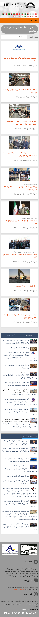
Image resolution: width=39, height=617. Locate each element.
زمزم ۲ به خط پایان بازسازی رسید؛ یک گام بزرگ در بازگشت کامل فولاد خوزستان (16, 341)
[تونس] (27, 16)
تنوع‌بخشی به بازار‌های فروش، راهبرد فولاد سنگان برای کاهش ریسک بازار (16, 442)
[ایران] (22, 13)
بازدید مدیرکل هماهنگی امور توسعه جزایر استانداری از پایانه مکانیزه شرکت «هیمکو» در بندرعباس (20, 504)
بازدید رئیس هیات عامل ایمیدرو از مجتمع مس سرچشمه (16, 482)
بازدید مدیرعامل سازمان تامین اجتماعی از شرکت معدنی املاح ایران (19, 316)
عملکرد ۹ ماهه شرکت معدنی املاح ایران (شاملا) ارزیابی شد (20, 91)
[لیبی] (9, 13)
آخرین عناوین (10, 335)
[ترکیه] (19, 16)
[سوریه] (22, 16)
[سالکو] (28, 549)
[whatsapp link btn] (23, 613)
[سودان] (3, 13)
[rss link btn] (27, 613)
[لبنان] (19, 13)
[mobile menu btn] (36, 20)
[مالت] (6, 13)
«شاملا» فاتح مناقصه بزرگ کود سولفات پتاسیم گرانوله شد (20, 59)
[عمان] (36, 16)
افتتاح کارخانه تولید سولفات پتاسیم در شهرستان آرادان (20, 256)
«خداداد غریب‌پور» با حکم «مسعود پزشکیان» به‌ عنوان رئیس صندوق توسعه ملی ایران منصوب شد (20, 469)
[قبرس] (33, 13)
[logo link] (19, 7)
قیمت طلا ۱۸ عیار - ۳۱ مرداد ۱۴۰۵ (19, 348)
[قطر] (30, 16)
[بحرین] (36, 13)
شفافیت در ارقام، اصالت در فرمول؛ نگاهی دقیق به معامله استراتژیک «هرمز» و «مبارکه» (20, 412)
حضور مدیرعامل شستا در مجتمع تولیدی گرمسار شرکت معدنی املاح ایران (20, 154)
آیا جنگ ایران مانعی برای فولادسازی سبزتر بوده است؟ (16, 366)
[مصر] (27, 13)
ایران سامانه (25, 609)
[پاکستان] (25, 13)
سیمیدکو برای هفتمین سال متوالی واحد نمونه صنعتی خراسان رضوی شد (17, 460)
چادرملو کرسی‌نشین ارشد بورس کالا (18, 476)
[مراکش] (17, 13)
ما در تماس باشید (19, 589)
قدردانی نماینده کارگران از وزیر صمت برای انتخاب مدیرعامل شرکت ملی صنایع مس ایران (20, 527)
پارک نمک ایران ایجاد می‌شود (26, 286)
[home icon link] (31, 20)
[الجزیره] (30, 13)
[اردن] (33, 16)
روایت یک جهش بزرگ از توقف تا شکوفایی (24, 394)
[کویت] (14, 13)
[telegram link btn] (34, 613)
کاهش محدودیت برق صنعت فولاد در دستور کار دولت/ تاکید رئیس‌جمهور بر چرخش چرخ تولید (20, 425)
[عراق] (11, 13)
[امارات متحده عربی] (14, 16)
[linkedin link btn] (5, 613)
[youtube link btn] (9, 613)
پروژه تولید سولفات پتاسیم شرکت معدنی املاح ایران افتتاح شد (20, 188)
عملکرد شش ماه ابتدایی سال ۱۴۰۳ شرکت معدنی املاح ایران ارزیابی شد (22, 123)
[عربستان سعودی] (25, 16)
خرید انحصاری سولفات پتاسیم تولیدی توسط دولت (21, 222)
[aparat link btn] (30, 613)
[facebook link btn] (12, 613)
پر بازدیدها (28, 335)
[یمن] (17, 16)
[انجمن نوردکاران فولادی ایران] (10, 549)
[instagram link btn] (19, 613)
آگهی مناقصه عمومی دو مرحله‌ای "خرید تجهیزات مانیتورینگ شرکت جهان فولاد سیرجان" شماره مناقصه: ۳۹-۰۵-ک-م (21, 402)
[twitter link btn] (15, 613)
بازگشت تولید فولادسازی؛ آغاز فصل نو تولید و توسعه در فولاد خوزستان (19, 376)
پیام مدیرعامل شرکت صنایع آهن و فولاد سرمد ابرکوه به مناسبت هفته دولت (16, 384)
